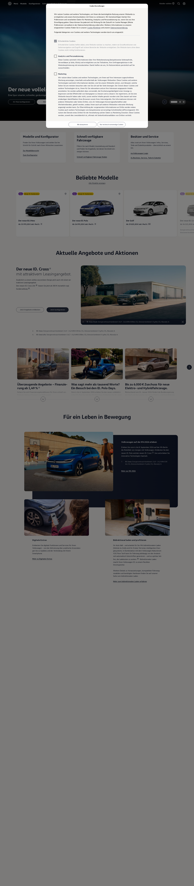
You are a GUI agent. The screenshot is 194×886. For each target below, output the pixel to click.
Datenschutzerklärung (118, 28)
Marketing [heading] (62, 74)
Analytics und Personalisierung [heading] (70, 56)
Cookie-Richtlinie (93, 28)
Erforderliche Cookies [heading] (66, 41)
